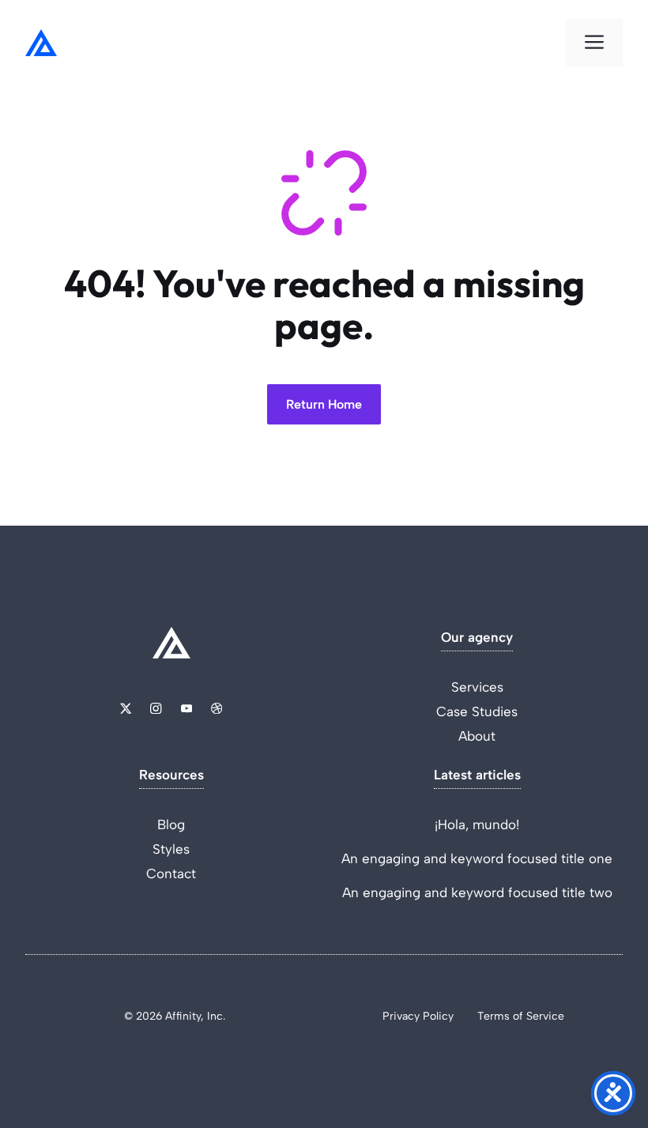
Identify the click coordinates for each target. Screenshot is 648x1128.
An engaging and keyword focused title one (476, 858)
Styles (171, 849)
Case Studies (477, 711)
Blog (171, 824)
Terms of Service (520, 1016)
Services (477, 687)
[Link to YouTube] (186, 708)
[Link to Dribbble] (216, 708)
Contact (171, 873)
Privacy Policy (418, 1016)
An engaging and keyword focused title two (477, 892)
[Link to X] (125, 708)
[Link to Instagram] (155, 708)
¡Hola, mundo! (477, 824)
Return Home (324, 404)
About (476, 736)
